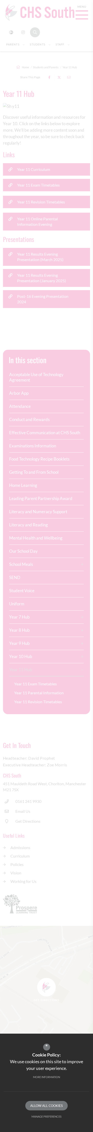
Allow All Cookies (46, 1106)
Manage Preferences (46, 1116)
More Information (46, 1077)
